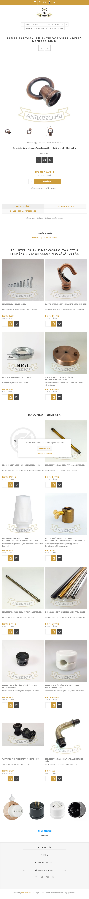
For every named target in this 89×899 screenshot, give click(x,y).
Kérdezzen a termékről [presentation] (23, 211)
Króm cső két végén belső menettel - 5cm (21, 465)
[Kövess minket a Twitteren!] (41, 877)
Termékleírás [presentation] (23, 206)
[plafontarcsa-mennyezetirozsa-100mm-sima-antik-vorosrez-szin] (66, 353)
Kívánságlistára (38, 160)
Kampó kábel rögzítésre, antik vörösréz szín (66, 304)
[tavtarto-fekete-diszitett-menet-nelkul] (23, 735)
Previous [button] (5, 808)
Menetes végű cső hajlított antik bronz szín (64, 760)
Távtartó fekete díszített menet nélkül (21, 759)
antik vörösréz (48, 237)
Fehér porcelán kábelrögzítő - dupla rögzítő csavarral (62, 686)
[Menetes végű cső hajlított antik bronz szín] (66, 735)
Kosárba (47, 181)
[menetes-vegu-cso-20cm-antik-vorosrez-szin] (23, 588)
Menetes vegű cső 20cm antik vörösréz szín (22, 612)
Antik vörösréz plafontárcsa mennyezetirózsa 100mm (59, 378)
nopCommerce (26, 893)
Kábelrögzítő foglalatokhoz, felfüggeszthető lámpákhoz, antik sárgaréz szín (66, 540)
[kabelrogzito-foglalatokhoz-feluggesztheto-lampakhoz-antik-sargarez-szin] (66, 514)
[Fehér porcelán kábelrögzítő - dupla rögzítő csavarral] (66, 661)
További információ (44, 453)
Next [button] (83, 808)
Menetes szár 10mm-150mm (14, 304)
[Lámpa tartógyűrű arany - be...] (48, 48)
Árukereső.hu (44, 835)
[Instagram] (47, 877)
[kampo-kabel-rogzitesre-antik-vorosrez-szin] (66, 280)
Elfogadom (44, 448)
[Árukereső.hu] (44, 832)
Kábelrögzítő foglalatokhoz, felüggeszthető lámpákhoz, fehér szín (20, 539)
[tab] (23, 206)
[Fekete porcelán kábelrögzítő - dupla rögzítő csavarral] (23, 661)
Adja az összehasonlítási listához (44, 160)
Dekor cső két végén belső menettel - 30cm (65, 612)
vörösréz (35, 237)
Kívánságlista (44, 2)
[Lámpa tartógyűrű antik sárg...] (41, 48)
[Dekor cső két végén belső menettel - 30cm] (66, 588)
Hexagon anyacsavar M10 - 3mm (16, 377)
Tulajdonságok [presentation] (65, 206)
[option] (44, 808)
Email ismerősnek (50, 160)
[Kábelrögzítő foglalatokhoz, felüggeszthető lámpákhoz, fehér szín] (23, 514)
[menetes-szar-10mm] (23, 280)
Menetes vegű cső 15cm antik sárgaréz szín (65, 465)
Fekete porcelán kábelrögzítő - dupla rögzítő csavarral (19, 686)
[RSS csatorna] (53, 877)
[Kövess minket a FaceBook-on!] (36, 877)
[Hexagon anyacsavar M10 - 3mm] (23, 353)
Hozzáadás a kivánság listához (16, 324)
